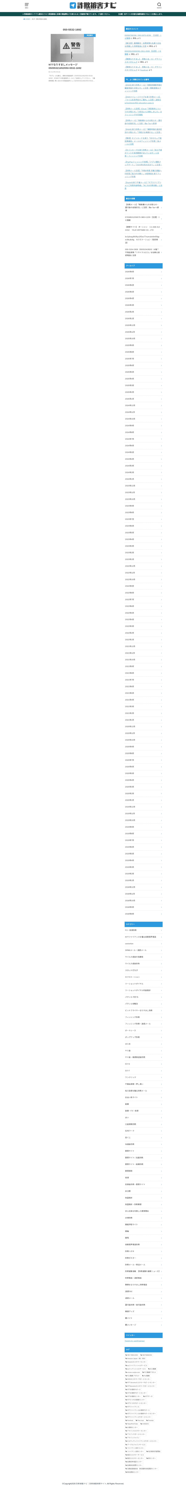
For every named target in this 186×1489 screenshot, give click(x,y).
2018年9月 (129, 907)
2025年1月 (129, 399)
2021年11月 (130, 653)
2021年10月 (130, 660)
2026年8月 (129, 272)
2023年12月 (130, 486)
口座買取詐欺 (130, 1124)
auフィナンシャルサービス (136, 1369)
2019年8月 (129, 834)
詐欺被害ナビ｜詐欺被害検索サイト (91, 1484)
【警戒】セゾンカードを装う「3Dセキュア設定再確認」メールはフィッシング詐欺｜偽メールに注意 (143, 141)
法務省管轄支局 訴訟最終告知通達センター (142, 1469)
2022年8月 (129, 593)
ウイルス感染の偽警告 (134, 957)
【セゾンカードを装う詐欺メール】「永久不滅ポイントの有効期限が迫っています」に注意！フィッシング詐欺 (143, 153)
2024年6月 (129, 446)
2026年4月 (129, 298)
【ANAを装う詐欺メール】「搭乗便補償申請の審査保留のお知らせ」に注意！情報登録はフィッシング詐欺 (143, 88)
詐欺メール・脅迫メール (135, 1265)
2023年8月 (129, 512)
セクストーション (132, 977)
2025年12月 (130, 325)
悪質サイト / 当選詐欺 (134, 1158)
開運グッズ (129, 1311)
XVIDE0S (145, 1424)
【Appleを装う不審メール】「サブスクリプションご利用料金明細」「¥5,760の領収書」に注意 (143, 186)
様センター (152, 1458)
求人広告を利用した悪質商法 (137, 1211)
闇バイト (128, 1318)
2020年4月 (129, 780)
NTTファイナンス (133, 1407)
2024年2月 (129, 472)
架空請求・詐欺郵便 (133, 1204)
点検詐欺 (128, 1218)
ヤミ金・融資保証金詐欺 (135, 1057)
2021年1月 (129, 720)
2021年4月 (129, 700)
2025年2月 (129, 392)
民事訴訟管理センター (134, 1465)
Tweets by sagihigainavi (135, 1341)
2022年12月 (130, 566)
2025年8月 (129, 352)
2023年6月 (129, 526)
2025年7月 (129, 359)
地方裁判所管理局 (154, 1451)
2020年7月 (129, 760)
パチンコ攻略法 (131, 1004)
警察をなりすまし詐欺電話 (136, 1285)
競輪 (127, 1231)
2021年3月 (129, 706)
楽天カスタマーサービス (135, 1455)
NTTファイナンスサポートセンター (139, 1417)
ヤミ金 (128, 1051)
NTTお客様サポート (134, 1389)
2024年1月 (129, 479)
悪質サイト (129, 1151)
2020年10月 (130, 740)
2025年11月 (130, 332)
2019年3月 (129, 867)
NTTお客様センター (134, 1396)
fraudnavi (144, 70)
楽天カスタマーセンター (135, 1458)
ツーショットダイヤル (134, 984)
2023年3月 (129, 546)
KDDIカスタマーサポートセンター (139, 1379)
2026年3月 (129, 305)
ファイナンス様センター (135, 1451)
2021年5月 (129, 693)
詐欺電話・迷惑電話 (133, 1278)
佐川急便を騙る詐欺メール (136, 1091)
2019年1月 (129, 880)
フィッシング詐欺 (132, 1017)
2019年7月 (129, 840)
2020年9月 (129, 747)
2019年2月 (129, 874)
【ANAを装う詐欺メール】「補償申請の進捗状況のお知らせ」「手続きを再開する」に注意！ (143, 130)
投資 (127, 1178)
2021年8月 (129, 673)
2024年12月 (130, 405)
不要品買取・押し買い (134, 1084)
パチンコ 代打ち (131, 997)
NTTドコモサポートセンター (137, 1403)
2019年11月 (130, 814)
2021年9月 (129, 666)
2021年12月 (130, 646)
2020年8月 (129, 753)
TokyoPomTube (132, 1424)
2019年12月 (130, 807)
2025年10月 (130, 339)
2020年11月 (130, 733)
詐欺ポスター (130, 1258)
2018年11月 (130, 894)
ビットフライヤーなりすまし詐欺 (138, 1010)
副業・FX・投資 (131, 1111)
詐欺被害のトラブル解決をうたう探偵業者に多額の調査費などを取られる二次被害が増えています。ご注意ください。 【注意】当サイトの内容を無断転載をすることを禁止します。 (93, 14)
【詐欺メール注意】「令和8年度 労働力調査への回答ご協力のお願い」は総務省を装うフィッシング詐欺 (143, 174)
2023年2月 (129, 553)
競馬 (127, 1238)
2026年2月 (129, 312)
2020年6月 (129, 767)
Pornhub (130, 1420)
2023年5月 (129, 533)
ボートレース (130, 1030)
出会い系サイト (131, 1097)
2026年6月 (129, 285)
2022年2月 (129, 633)
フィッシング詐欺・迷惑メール (138, 1024)
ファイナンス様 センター (135, 1448)
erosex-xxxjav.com (133, 1372)
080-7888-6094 (132, 1355)
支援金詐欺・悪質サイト (135, 1184)
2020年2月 (129, 794)
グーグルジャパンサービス (136, 1445)
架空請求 (128, 1198)
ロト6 (127, 1064)
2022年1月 (129, 640)
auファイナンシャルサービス (137, 1365)
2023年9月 (129, 506)
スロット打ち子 (131, 970)
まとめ (128, 1044)
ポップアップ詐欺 (132, 1037)
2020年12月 (130, 727)
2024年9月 (129, 426)
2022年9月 (129, 586)
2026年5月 (129, 292)
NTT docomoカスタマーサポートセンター (141, 1382)
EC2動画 (153, 1369)
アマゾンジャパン (133, 1438)
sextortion (129, 944)
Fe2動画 (147, 1376)
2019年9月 (129, 827)
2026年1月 (129, 319)
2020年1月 (129, 800)
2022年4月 (129, 619)
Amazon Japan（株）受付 (136, 1358)
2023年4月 (129, 539)
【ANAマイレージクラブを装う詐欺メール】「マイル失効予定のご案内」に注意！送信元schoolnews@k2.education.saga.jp (143, 100)
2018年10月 (130, 901)
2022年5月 (129, 613)
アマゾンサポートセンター (136, 1434)
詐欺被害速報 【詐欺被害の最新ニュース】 (142, 1271)
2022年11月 (130, 573)
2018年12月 (130, 887)
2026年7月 (129, 278)
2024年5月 (129, 452)
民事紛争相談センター (134, 1462)
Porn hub (140, 1420)
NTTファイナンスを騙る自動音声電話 (140, 937)
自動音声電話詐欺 (132, 1245)
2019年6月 (129, 847)
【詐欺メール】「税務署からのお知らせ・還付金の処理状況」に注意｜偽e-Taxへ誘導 (143, 122)
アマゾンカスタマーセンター (137, 1431)
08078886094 (147, 1355)
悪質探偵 (128, 1171)
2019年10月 (130, 820)
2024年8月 (129, 432)
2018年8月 (129, 914)
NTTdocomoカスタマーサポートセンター (141, 1386)
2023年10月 (130, 499)
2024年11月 (130, 412)
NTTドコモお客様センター (136, 1400)
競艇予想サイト (131, 1225)
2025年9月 (129, 345)
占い (127, 1117)
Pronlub (150, 1420)
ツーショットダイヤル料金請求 (138, 990)
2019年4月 (129, 860)
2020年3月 (129, 787)
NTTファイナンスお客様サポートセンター (141, 1414)
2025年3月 (129, 385)
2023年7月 (129, 519)
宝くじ (128, 1138)
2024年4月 (129, 459)
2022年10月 (130, 579)
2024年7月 (129, 439)
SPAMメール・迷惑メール (136, 950)
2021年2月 (129, 713)
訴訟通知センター (133, 1472)
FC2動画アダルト (150, 1372)
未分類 (128, 1191)
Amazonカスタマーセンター (137, 1362)
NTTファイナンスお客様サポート (138, 1410)
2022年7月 (129, 599)
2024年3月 (129, 466)
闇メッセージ (130, 1325)
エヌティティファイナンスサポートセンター (142, 1441)
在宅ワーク (129, 1131)
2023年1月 (129, 559)
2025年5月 (129, 372)
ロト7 (127, 1071)
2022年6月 (129, 606)
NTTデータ (148, 1396)
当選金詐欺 (129, 1144)
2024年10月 (130, 419)
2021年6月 (129, 686)
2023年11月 (130, 492)
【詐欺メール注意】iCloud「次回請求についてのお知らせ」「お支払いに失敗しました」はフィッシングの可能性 (143, 112)
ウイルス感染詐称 (132, 964)
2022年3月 (129, 626)
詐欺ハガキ (129, 1251)
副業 (127, 1104)
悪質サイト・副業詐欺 (134, 1164)
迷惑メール (129, 1298)
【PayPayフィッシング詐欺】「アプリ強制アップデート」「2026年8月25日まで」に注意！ (143, 163)
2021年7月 (129, 680)
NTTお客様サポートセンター (137, 1393)
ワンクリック (130, 1077)
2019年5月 (129, 854)
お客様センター (132, 1427)
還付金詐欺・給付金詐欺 (135, 1305)
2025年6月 (129, 365)
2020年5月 (129, 773)
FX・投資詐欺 (131, 930)
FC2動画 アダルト (133, 1376)
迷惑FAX (128, 1291)
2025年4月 (129, 379)
